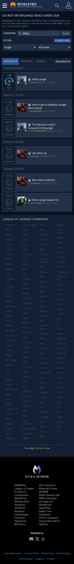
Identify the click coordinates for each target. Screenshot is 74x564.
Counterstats (21, 495)
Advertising (48, 553)
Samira (43, 358)
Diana (9, 355)
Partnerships (26, 558)
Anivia (9, 259)
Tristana (61, 262)
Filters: (7, 40)
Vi (58, 323)
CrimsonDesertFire (49, 521)
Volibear (61, 343)
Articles (51, 558)
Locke (26, 371)
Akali (8, 234)
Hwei (25, 229)
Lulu (25, 381)
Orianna (44, 271)
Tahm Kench (60, 231)
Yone (59, 377)
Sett (42, 377)
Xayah (60, 358)
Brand (9, 311)
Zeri (59, 411)
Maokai (27, 401)
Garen (9, 413)
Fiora (8, 394)
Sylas (42, 436)
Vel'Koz (61, 314)
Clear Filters (62, 40)
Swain (43, 431)
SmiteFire (19, 504)
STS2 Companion (48, 517)
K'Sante (27, 278)
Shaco (43, 382)
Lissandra (28, 366)
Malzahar (28, 396)
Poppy (43, 286)
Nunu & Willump (44, 260)
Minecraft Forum (48, 488)
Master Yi (28, 406)
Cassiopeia (11, 335)
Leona (26, 357)
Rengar (43, 338)
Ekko (8, 369)
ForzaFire (19, 517)
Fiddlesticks (12, 389)
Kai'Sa (26, 283)
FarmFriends (21, 514)
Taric (59, 247)
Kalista (26, 288)
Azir (8, 291)
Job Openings (63, 553)
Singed (43, 397)
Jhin (25, 268)
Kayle (25, 313)
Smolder (44, 416)
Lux (24, 386)
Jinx (24, 273)
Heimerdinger (30, 224)
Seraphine (45, 372)
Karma (26, 293)
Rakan (43, 306)
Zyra (59, 431)
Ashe (8, 273)
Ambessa (11, 249)
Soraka (43, 426)
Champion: (9, 33)
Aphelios (10, 268)
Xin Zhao (61, 367)
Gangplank (11, 409)
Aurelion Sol (10, 280)
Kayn (25, 317)
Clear (66, 33)
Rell (42, 320)
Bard (8, 296)
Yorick (60, 382)
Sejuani (44, 363)
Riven (43, 343)
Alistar (9, 244)
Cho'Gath (11, 340)
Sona (42, 421)
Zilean (60, 421)
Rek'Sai (43, 315)
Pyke (42, 291)
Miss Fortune (27, 422)
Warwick (61, 348)
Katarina (27, 308)
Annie (9, 264)
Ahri (8, 229)
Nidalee (44, 244)
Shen (42, 387)
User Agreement (13, 553)
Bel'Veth (10, 301)
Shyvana (44, 392)
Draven (9, 364)
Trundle (61, 267)
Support (40, 558)
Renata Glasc (43, 327)
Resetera (19, 511)
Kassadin (27, 303)
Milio (25, 415)
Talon (60, 242)
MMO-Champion (48, 498)
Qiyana (43, 296)
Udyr (59, 289)
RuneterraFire (21, 501)
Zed (59, 407)
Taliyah (61, 237)
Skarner (44, 411)
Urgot (60, 294)
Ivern (25, 244)
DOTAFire (19, 508)
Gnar (8, 418)
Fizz (8, 399)
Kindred (27, 332)
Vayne (60, 304)
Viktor (60, 333)
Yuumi (60, 392)
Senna (43, 367)
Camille (10, 330)
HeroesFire (20, 521)
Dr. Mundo (11, 360)
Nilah (42, 249)
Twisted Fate (61, 278)
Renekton (45, 333)
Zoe (59, 426)
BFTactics (20, 524)
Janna (26, 249)
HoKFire (43, 524)
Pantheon (45, 281)
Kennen (27, 322)
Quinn (43, 301)
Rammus (44, 311)
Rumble (44, 348)
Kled (25, 337)
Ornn (42, 276)
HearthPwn (45, 508)
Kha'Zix (26, 327)
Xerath (60, 363)
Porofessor (20, 491)
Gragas (9, 423)
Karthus (27, 298)
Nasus (43, 229)
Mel (25, 411)
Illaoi (25, 234)
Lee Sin (26, 352)
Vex (59, 319)
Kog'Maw (27, 342)
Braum (9, 315)
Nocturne (45, 254)
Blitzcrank (11, 306)
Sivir (42, 407)
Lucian (26, 376)
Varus (60, 299)
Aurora (9, 286)
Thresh (60, 257)
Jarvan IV (27, 254)
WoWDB (43, 491)
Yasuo (60, 372)
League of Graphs (24, 488)
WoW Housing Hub (49, 495)
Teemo (60, 252)
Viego (60, 328)
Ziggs (60, 416)
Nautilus (44, 234)
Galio (8, 404)
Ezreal (9, 384)
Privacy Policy (31, 553)
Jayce (25, 264)
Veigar (60, 309)
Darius (9, 350)
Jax (24, 259)
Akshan (9, 239)
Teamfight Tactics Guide (37, 448)
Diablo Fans (45, 511)
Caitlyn (9, 325)
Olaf (42, 267)
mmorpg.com (46, 501)
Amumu (10, 254)
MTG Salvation (47, 485)
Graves (9, 428)
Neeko (43, 239)
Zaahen (61, 397)
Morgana (27, 433)
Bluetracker (45, 504)
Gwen (9, 433)
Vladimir (61, 338)
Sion (42, 402)
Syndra (60, 224)
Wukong (61, 353)
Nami (43, 224)
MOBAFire (20, 485)
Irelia (25, 239)
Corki (8, 345)
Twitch (60, 284)
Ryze (42, 353)
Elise (8, 374)
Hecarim (10, 438)
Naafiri (26, 438)
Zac (59, 402)
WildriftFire (20, 498)
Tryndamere (63, 271)
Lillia (25, 362)
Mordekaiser (29, 428)
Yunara (61, 387)
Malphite (27, 391)
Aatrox (9, 224)
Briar (8, 320)
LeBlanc (27, 347)
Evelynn (10, 379)
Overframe (44, 514)
